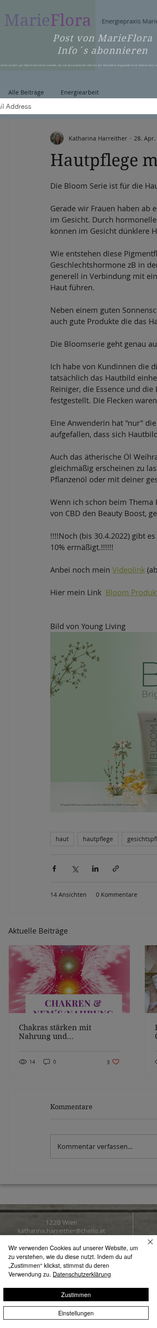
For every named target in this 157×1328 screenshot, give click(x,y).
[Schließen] (145, 1247)
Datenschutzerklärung (82, 1274)
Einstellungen (76, 1313)
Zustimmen (76, 1294)
